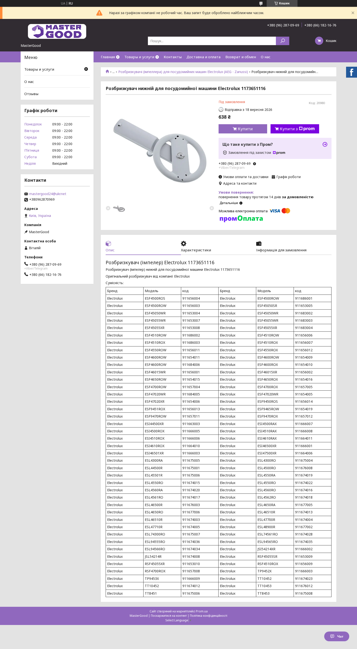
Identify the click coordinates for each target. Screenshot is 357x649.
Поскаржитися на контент (169, 616)
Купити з (289, 128)
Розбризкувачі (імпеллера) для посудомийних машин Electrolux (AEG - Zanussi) (183, 72)
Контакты (173, 56)
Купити (245, 128)
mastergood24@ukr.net (47, 194)
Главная (108, 56)
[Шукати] (282, 41)
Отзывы (31, 93)
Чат (340, 636)
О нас (266, 56)
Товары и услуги (139, 56)
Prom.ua (202, 611)
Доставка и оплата (204, 56)
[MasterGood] (57, 31)
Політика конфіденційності (208, 616)
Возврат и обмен (240, 56)
